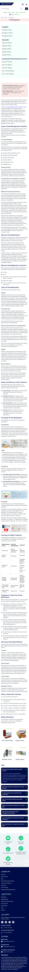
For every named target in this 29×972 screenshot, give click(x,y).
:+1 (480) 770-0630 (9, 12)
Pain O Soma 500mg (8, 71)
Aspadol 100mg (6, 55)
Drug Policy (3, 897)
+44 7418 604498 (7, 932)
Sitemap (3, 910)
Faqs (2, 907)
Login (26, 4)
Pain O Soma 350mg (8, 74)
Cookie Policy (4, 905)
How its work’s (4, 876)
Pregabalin (5, 27)
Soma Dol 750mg (7, 61)
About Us (3, 874)
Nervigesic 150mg (7, 36)
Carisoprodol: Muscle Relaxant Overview (14, 59)
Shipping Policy (4, 899)
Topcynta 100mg (6, 42)
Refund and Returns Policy (7, 901)
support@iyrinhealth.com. (9, 941)
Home (2, 17)
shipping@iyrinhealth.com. (9, 946)
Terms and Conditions (6, 883)
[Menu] (26, 8)
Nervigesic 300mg (7, 33)
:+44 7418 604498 (20, 12)
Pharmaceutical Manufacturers (8, 889)
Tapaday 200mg (6, 49)
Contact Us (3, 885)
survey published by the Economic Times (16, 107)
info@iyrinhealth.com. (8, 951)
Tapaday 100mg (6, 45)
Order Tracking (4, 887)
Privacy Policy (4, 903)
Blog (2, 878)
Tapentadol (5, 40)
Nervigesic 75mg (6, 30)
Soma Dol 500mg (7, 64)
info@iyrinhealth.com (15, 14)
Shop (5, 17)
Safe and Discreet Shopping (7, 881)
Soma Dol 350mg (7, 67)
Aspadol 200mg (6, 52)
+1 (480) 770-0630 (7, 927)
